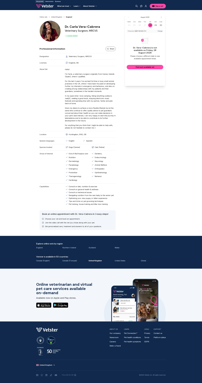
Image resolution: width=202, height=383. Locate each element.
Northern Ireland (69, 248)
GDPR (146, 342)
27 (145, 25)
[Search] (136, 6)
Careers (113, 342)
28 (150, 25)
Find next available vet (145, 67)
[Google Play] (60, 305)
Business (58, 1)
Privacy (147, 333)
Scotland (92, 248)
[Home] (45, 6)
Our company (115, 333)
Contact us (158, 333)
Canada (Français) (69, 261)
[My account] (146, 6)
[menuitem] (64, 6)
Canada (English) (43, 261)
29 (155, 25)
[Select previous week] (129, 17)
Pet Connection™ (130, 333)
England (39, 248)
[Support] (141, 6)
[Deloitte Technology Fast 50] (53, 351)
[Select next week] (161, 17)
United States (120, 261)
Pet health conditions (132, 337)
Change (160, 31)
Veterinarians (49, 1)
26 (140, 25)
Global (143, 261)
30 (161, 25)
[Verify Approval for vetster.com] (51, 340)
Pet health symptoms (132, 342)
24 (129, 25)
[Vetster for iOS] (43, 305)
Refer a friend (115, 346)
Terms (146, 337)
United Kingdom (95, 261)
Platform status (160, 337)
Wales (117, 248)
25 (134, 25)
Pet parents (39, 1)
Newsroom (114, 337)
